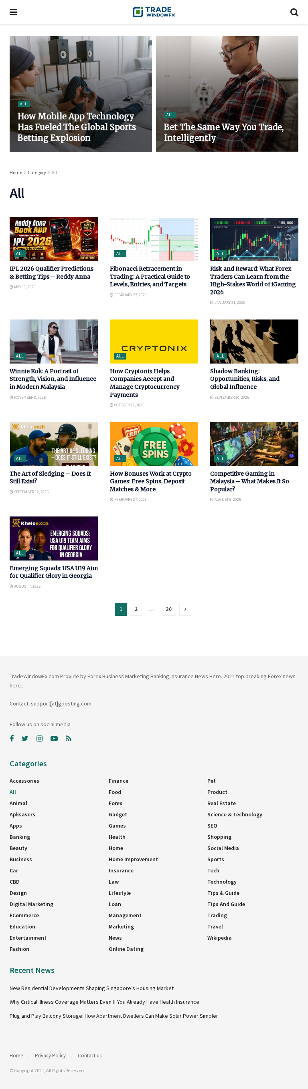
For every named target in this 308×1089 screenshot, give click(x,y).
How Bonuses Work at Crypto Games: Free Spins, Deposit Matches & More (151, 481)
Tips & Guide (223, 892)
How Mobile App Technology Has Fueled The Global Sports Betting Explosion (77, 127)
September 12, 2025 (31, 491)
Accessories (24, 780)
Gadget (118, 814)
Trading (217, 915)
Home (16, 172)
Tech (213, 870)
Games (117, 825)
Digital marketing (31, 904)
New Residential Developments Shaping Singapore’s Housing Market (92, 988)
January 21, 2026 (229, 302)
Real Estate (221, 803)
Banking (20, 836)
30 (169, 609)
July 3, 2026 (178, 151)
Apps (16, 825)
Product (217, 792)
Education (22, 926)
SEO (212, 825)
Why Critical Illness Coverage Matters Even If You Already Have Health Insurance (104, 1001)
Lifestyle (120, 892)
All (23, 103)
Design (18, 892)
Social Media (223, 848)
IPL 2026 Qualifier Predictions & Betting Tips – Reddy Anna (51, 272)
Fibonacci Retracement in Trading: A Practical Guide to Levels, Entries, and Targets (150, 276)
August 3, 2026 (35, 151)
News (115, 937)
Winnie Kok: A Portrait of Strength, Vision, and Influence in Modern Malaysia (53, 379)
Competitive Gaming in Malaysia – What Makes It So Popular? (249, 481)
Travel (215, 926)
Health (117, 836)
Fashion (19, 948)
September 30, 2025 (231, 397)
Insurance (121, 870)
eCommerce (24, 915)
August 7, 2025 (27, 586)
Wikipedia (219, 937)
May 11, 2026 (24, 286)
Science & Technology (234, 814)
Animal (18, 803)
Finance (118, 780)
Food (115, 792)
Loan (115, 904)
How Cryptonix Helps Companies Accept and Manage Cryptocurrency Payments (145, 383)
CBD (15, 881)
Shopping (219, 836)
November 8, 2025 (29, 397)
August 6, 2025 (227, 499)
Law (114, 881)
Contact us (89, 1055)
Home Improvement (133, 859)
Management (125, 915)
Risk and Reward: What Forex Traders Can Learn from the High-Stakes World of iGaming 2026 (253, 280)
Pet (211, 780)
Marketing (121, 926)
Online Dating (126, 948)
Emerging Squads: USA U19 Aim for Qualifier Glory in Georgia (54, 572)
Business (21, 859)
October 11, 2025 (128, 405)
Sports (215, 859)
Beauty (18, 848)
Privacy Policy (50, 1055)
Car (14, 870)
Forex (115, 803)
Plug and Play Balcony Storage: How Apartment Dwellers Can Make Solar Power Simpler (114, 1015)
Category (37, 172)
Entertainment (28, 937)
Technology (222, 881)
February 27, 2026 (130, 294)
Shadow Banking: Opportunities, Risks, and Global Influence (245, 379)
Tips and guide (226, 904)
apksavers (22, 814)
